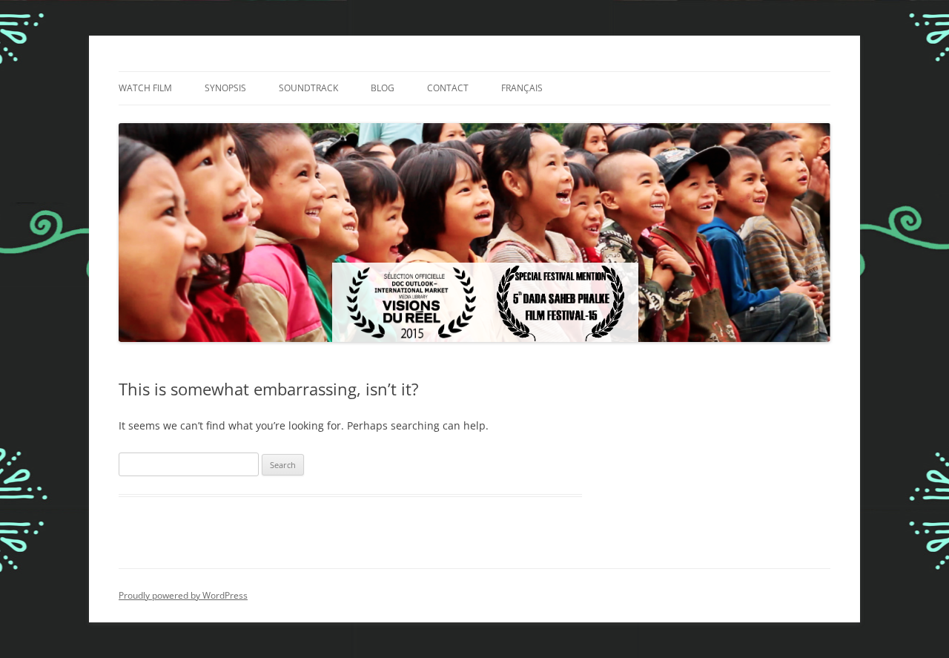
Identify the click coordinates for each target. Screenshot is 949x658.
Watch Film (145, 88)
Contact (448, 88)
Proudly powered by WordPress (183, 595)
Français (522, 88)
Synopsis (225, 88)
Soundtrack (308, 88)
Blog (382, 88)
